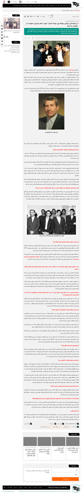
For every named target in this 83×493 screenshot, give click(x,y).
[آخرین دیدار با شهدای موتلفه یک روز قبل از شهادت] (44, 441)
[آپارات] (2, 26)
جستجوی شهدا (24, 5)
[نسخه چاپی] (25, 16)
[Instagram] (2, 38)
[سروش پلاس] (2, 29)
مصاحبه (73, 16)
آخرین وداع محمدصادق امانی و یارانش (59, 450)
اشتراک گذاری (27, 424)
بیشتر (6, 15)
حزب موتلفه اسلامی (56, 427)
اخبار (67, 5)
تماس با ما (35, 487)
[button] (7, 37)
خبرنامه (25, 487)
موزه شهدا (30, 5)
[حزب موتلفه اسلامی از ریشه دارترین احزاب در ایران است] (73, 441)
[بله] (2, 35)
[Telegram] (2, 41)
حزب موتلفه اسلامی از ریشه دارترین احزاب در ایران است (72, 450)
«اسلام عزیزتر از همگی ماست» (14, 49)
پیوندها (20, 487)
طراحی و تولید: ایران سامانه (8, 491)
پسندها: (52, 424)
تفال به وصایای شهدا (17, 5)
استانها (39, 5)
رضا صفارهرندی (66, 427)
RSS (4, 487)
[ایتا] (2, 32)
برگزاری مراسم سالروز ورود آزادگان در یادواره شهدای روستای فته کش (12, 46)
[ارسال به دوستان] (31, 16)
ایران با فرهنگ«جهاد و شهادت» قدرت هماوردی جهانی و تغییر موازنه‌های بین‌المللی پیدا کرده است (30, 453)
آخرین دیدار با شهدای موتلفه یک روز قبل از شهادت (44, 452)
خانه (69, 5)
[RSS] (2, 44)
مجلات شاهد (51, 5)
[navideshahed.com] (76, 4)
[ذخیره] (28, 16)
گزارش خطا (59, 424)
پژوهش (42, 5)
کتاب (56, 5)
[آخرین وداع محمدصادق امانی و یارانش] (58, 441)
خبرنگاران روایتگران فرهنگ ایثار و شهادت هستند (63, 10)
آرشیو (30, 487)
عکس (64, 5)
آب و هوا (15, 487)
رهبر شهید (35, 5)
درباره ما (40, 487)
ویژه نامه (46, 5)
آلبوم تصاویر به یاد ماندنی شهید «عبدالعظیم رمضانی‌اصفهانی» (11, 31)
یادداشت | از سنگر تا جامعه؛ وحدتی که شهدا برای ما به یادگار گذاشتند (12, 51)
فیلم (61, 5)
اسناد (58, 5)
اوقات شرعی (9, 487)
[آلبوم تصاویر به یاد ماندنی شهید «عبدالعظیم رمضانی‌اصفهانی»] (11, 23)
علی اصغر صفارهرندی (45, 427)
